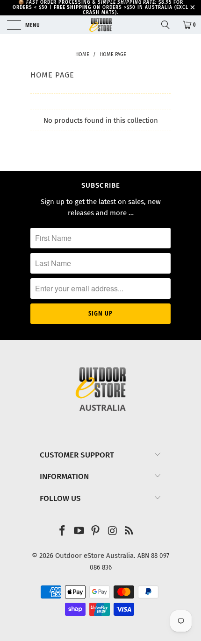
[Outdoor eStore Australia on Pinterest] (96, 531)
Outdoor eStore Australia (94, 555)
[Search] (168, 25)
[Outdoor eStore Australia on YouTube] (79, 531)
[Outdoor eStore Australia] (100, 24)
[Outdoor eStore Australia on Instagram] (113, 531)
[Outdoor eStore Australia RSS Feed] (129, 531)
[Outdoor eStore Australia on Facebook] (63, 531)
